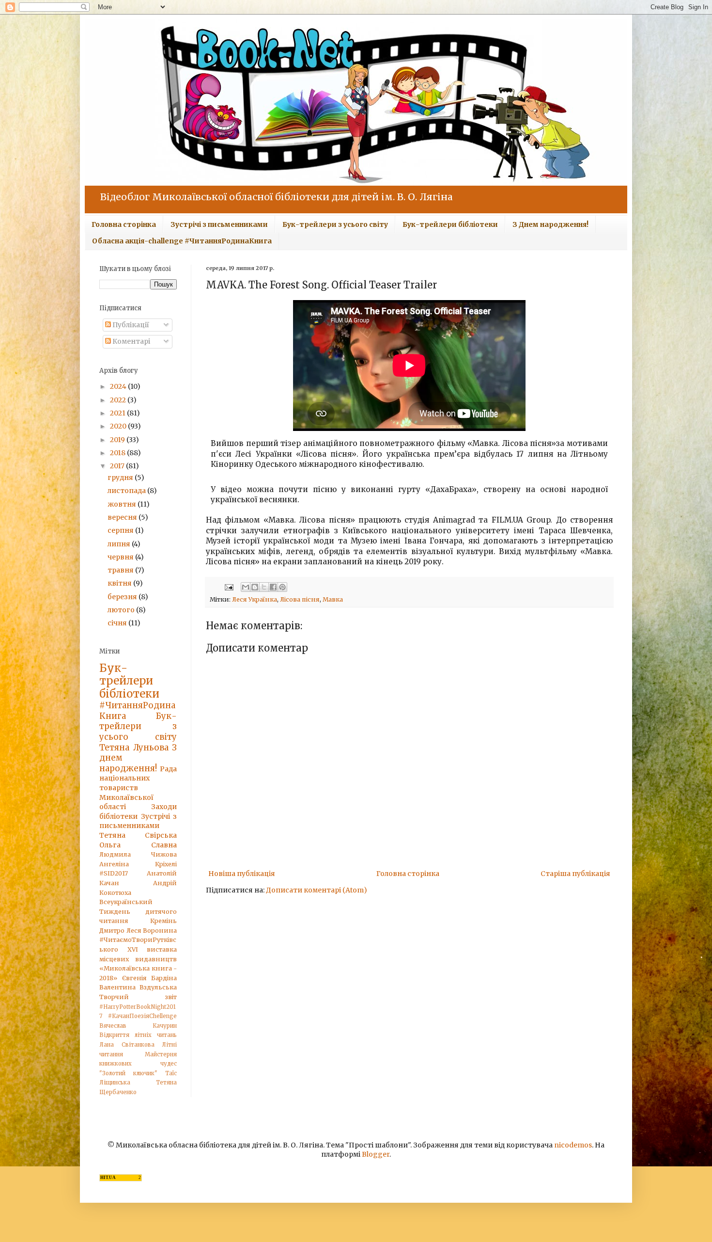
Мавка (333, 599)
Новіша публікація (241, 873)
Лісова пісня (300, 599)
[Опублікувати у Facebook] (273, 587)
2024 (119, 386)
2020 (119, 426)
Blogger (375, 1154)
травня (121, 570)
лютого (122, 609)
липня (120, 544)
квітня (120, 583)
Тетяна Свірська (138, 835)
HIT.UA (108, 1177)
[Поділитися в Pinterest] (282, 587)
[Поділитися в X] (264, 587)
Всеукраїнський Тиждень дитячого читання (138, 911)
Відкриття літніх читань (138, 1035)
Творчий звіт (138, 997)
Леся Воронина (151, 930)
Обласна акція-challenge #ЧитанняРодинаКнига (182, 241)
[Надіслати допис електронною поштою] (228, 586)
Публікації (130, 324)
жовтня (123, 504)
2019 (118, 439)
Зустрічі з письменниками (219, 224)
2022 (118, 400)
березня (123, 596)
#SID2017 (113, 873)
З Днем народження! (550, 224)
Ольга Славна (138, 845)
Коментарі (130, 341)
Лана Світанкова (127, 1044)
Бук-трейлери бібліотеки (450, 224)
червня (121, 557)
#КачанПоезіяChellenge (142, 1016)
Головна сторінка (124, 224)
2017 (118, 466)
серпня (121, 530)
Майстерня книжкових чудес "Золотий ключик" (138, 1064)
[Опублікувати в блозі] (255, 587)
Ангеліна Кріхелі (138, 864)
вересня (123, 517)
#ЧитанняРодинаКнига (137, 710)
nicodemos (573, 1145)
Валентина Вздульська (138, 987)
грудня (121, 477)
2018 (118, 452)
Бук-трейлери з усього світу (335, 224)
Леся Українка (254, 599)
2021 (118, 413)
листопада (127, 490)
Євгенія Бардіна (149, 978)
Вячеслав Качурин (138, 1025)
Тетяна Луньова (134, 747)
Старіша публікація (575, 873)
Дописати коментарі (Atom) (316, 890)
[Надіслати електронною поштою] (245, 587)
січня (118, 623)
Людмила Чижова (138, 854)
